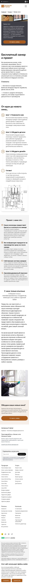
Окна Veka (4, 483)
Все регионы (4, 526)
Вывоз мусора (18, 477)
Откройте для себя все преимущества (9, 444)
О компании (18, 508)
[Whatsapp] (5, 534)
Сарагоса (3, 524)
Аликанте (3, 508)
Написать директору (20, 523)
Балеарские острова (6, 511)
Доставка (17, 472)
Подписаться (22, 454)
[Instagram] (8, 534)
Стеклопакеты (5, 474)
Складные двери (5, 499)
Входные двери (5, 490)
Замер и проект (19, 470)
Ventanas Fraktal (7, 428)
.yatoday (12, 538)
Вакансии (17, 515)
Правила (3, 430)
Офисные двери (5, 501)
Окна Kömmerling (6, 479)
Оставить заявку (14, 42)
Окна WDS (4, 488)
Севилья (3, 520)
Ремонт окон (18, 468)
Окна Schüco (4, 485)
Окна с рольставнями (7, 470)
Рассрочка (18, 481)
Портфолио (18, 513)
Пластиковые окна (6, 468)
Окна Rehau (4, 481)
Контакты (17, 517)
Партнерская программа (18, 520)
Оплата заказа (19, 479)
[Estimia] (2, 534)
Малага (3, 517)
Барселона (4, 513)
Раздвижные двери (6, 497)
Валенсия (3, 522)
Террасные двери (6, 494)
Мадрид (3, 515)
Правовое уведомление (21, 511)
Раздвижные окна (6, 472)
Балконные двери (6, 492)
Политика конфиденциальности (15, 430)
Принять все (17, 580)
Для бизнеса (18, 483)
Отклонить (6, 580)
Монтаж (17, 474)
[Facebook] (12, 534)
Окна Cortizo (4, 477)
